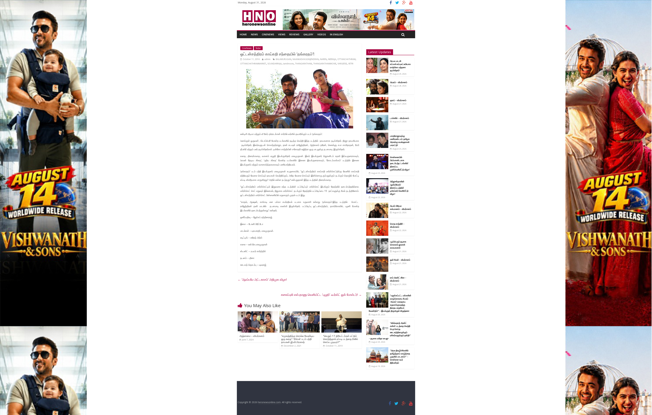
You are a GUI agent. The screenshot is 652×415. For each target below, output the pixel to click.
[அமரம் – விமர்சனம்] (377, 80)
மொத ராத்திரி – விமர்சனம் (397, 225)
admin (267, 59)
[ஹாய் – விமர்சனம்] (377, 98)
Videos (321, 34)
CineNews (268, 34)
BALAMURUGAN (283, 59)
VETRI (350, 63)
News (254, 34)
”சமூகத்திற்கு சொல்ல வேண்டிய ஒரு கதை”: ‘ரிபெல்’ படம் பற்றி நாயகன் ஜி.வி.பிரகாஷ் (297, 339)
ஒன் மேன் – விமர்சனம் (400, 259)
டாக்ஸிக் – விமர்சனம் (399, 118)
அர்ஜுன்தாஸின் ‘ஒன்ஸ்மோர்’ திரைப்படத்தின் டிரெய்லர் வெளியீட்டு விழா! (399, 187)
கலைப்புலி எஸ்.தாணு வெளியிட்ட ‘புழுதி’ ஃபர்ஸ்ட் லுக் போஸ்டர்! (321, 295)
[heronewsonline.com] (258, 11)
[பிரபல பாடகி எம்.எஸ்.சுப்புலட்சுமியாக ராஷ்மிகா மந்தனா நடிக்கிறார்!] (377, 59)
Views (281, 34)
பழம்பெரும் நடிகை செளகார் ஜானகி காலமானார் (398, 244)
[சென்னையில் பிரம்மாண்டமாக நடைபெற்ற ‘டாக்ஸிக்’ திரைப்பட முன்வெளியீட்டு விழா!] (377, 155)
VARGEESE (342, 63)
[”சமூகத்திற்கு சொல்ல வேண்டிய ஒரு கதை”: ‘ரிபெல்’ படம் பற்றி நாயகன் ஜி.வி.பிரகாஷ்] (299, 313)
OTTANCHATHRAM (346, 59)
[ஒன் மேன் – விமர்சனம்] (377, 258)
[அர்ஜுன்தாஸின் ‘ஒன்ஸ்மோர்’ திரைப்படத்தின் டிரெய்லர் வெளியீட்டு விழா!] (377, 180)
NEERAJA (332, 59)
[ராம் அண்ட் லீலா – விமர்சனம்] (377, 276)
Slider (258, 48)
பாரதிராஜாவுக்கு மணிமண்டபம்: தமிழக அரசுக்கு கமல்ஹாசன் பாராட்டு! (400, 140)
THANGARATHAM (303, 63)
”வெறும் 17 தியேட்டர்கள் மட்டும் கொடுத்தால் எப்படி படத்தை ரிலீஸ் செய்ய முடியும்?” (340, 339)
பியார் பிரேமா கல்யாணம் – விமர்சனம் (400, 207)
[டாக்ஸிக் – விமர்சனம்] (377, 116)
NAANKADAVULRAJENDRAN (306, 59)
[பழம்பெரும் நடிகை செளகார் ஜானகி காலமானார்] (377, 240)
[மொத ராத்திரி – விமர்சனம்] (377, 222)
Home (243, 34)
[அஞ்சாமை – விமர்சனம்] (258, 313)
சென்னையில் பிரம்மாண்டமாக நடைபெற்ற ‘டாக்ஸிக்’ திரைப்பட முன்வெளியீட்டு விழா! (400, 163)
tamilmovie (288, 63)
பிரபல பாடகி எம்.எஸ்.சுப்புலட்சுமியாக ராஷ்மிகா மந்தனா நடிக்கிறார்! (400, 65)
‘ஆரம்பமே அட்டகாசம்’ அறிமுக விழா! (262, 279)
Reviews (294, 34)
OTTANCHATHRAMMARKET (253, 63)
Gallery (308, 34)
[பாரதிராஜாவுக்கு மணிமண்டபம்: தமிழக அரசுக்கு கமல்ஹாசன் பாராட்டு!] (377, 134)
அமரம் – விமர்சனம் (398, 82)
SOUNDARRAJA (274, 63)
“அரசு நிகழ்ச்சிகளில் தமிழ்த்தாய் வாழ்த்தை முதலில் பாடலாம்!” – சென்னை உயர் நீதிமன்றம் (400, 356)
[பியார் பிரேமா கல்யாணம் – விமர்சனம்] (377, 204)
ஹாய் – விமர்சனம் (398, 100)
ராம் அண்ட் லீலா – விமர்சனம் (398, 279)
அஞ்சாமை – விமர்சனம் (251, 336)
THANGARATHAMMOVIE (324, 63)
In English (336, 34)
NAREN (323, 59)
